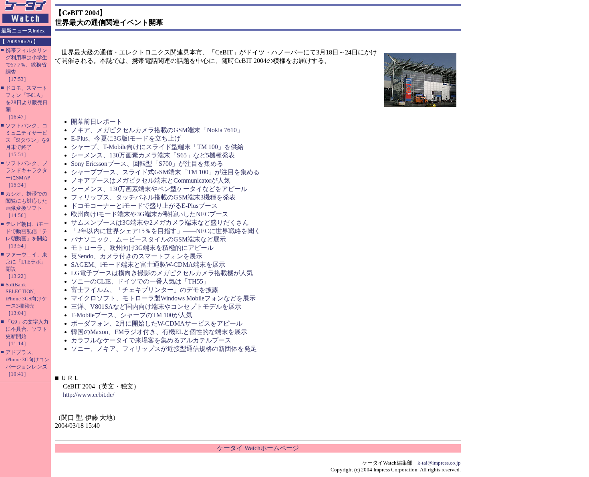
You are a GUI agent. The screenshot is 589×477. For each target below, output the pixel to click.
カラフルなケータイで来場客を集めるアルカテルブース (151, 340)
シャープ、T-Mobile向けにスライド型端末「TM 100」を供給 (157, 146)
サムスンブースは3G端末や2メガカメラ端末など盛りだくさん (160, 222)
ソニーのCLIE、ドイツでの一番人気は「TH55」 (140, 281)
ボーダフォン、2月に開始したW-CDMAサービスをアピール (156, 323)
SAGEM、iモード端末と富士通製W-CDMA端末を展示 (148, 264)
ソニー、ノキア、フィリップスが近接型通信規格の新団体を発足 (164, 348)
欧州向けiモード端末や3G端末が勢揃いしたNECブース (149, 214)
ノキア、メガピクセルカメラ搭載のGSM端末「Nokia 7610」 (157, 130)
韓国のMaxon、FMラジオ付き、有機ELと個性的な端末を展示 (159, 331)
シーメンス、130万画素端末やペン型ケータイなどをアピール (159, 188)
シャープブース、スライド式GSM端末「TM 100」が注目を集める (165, 172)
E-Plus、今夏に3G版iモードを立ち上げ (126, 138)
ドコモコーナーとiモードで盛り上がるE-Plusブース (144, 205)
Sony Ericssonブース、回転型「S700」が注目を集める (147, 163)
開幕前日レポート (96, 121)
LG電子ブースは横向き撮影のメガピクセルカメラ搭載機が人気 (162, 273)
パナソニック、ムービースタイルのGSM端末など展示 (148, 239)
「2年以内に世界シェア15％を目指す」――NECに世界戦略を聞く (165, 230)
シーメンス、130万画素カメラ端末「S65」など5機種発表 (153, 155)
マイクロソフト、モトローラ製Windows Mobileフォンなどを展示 (163, 298)
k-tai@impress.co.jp (439, 463)
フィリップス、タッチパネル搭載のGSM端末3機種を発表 (153, 197)
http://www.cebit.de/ (88, 394)
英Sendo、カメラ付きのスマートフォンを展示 (136, 256)
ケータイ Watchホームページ (258, 448)
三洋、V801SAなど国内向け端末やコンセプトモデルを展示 (156, 306)
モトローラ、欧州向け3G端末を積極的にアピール (142, 247)
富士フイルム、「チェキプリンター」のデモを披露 (144, 289)
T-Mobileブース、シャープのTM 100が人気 (131, 315)
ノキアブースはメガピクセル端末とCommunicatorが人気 (150, 180)
